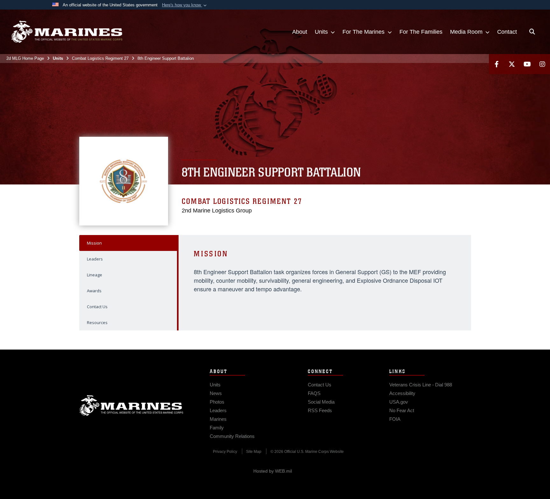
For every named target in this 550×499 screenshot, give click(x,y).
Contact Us (97, 306)
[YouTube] (527, 64)
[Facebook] (496, 64)
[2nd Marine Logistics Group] (67, 32)
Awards (94, 291)
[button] (185, 5)
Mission (94, 243)
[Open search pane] (532, 32)
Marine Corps (131, 405)
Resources (97, 322)
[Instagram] (542, 64)
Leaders (95, 259)
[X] (511, 64)
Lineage (94, 275)
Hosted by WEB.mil (272, 471)
